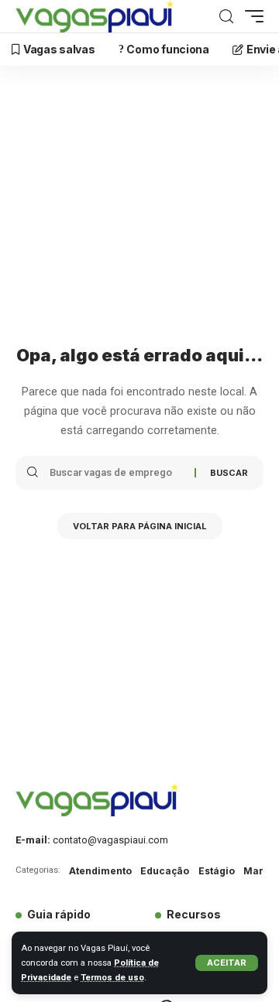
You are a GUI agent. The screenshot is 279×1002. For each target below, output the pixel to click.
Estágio (216, 871)
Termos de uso (112, 978)
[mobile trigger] (250, 16)
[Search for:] (116, 473)
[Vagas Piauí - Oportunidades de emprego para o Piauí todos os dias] (95, 16)
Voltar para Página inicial (140, 526)
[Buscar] (226, 17)
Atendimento (100, 871)
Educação (164, 871)
